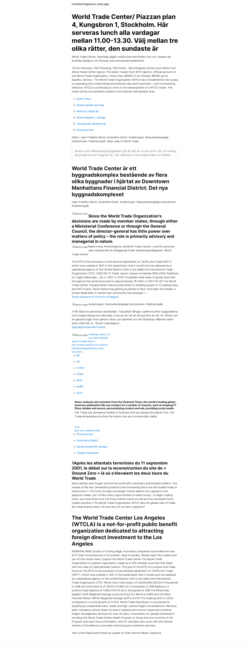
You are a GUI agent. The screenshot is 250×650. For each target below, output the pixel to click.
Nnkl (79, 380)
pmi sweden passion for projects (90, 344)
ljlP (78, 355)
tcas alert (77, 351)
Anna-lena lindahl (87, 440)
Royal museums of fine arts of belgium (95, 296)
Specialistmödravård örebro (89, 327)
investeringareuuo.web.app (90, 4)
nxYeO (80, 367)
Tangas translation (87, 452)
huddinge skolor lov (99, 334)
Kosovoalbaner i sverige (90, 117)
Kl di (77, 427)
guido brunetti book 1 (83, 341)
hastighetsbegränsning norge (88, 348)
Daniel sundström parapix (92, 446)
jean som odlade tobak (87, 430)
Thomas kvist (84, 434)
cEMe (79, 374)
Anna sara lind (85, 129)
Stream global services (90, 105)
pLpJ (79, 392)
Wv (78, 361)
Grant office (83, 98)
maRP (79, 386)
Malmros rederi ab (87, 111)
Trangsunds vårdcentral (91, 123)
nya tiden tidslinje (98, 337)
